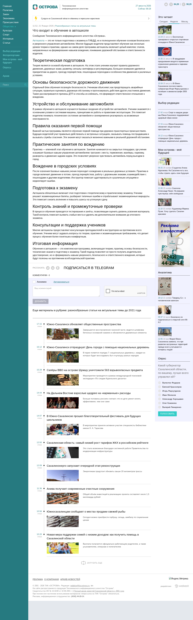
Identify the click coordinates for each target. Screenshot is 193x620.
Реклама (38, 579)
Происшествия (11, 22)
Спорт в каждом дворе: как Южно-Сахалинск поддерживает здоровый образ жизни (173, 115)
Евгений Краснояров (171, 387)
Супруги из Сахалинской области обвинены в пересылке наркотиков (70, 18)
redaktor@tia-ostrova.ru (80, 586)
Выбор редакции (11, 51)
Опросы (7, 67)
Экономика (8, 18)
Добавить (40, 301)
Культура (7, 30)
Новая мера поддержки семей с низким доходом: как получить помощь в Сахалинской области (93, 536)
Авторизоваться (61, 282)
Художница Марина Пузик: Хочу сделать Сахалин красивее (173, 211)
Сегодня (164, 21)
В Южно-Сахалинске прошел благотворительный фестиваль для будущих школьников (94, 418)
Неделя (174, 21)
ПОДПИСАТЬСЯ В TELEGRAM (89, 268)
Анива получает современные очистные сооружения (80, 488)
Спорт (6, 34)
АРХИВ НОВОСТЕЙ (70, 579)
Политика (8, 10)
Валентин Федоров (171, 383)
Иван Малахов (169, 395)
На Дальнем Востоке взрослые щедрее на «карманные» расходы (89, 393)
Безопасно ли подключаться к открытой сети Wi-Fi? (173, 319)
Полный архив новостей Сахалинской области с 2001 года (99, 591)
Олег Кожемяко (169, 403)
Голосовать (167, 414)
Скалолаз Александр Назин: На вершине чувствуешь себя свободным (171, 191)
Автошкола (38, 40)
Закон (6, 14)
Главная (7, 6)
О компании (51, 579)
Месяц (184, 21)
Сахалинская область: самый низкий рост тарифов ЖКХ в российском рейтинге (97, 442)
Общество (8, 26)
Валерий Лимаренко (171, 407)
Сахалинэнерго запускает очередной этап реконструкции (83, 465)
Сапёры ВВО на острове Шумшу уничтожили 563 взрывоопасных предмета (95, 370)
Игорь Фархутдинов (171, 391)
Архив (6, 76)
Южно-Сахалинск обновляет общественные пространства (84, 324)
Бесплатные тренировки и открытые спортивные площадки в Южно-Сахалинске (173, 39)
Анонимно (41, 282)
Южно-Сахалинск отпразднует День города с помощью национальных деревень (98, 347)
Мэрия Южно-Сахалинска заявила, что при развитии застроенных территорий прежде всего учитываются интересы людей (172, 344)
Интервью (8, 39)
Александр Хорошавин (172, 399)
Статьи (6, 43)
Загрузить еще (94, 563)
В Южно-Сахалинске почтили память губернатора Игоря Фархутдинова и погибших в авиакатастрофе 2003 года (173, 88)
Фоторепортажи (11, 55)
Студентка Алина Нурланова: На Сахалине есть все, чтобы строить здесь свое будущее (173, 170)
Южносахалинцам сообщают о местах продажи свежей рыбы (86, 511)
